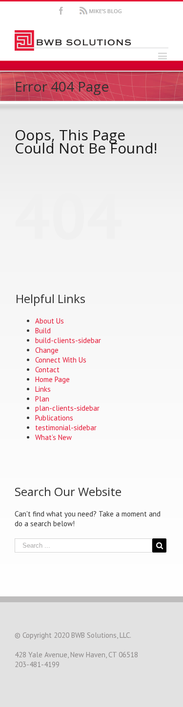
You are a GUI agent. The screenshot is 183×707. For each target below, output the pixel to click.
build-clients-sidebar (68, 340)
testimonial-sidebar (66, 427)
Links (43, 389)
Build (43, 330)
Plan (42, 398)
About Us (49, 320)
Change (47, 350)
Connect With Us (60, 359)
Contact (47, 369)
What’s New (53, 437)
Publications (54, 417)
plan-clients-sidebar (67, 408)
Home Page (52, 379)
